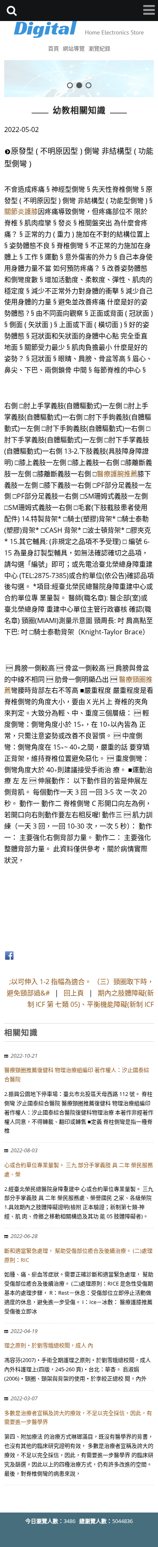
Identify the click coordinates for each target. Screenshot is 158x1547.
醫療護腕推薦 (117, 473)
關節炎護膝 (21, 211)
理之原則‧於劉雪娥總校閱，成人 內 (48, 1345)
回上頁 (74, 993)
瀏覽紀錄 (99, 48)
